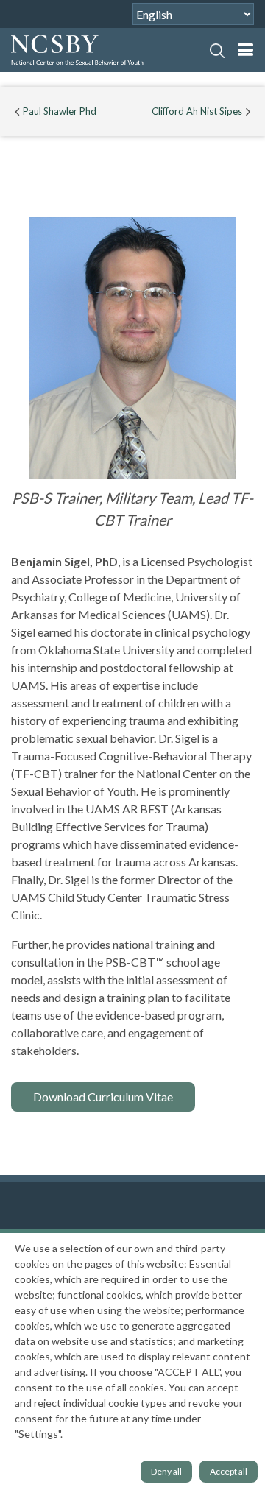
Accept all (228, 1471)
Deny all (166, 1471)
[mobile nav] (245, 49)
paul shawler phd (59, 111)
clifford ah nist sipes (197, 111)
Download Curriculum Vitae (103, 1097)
